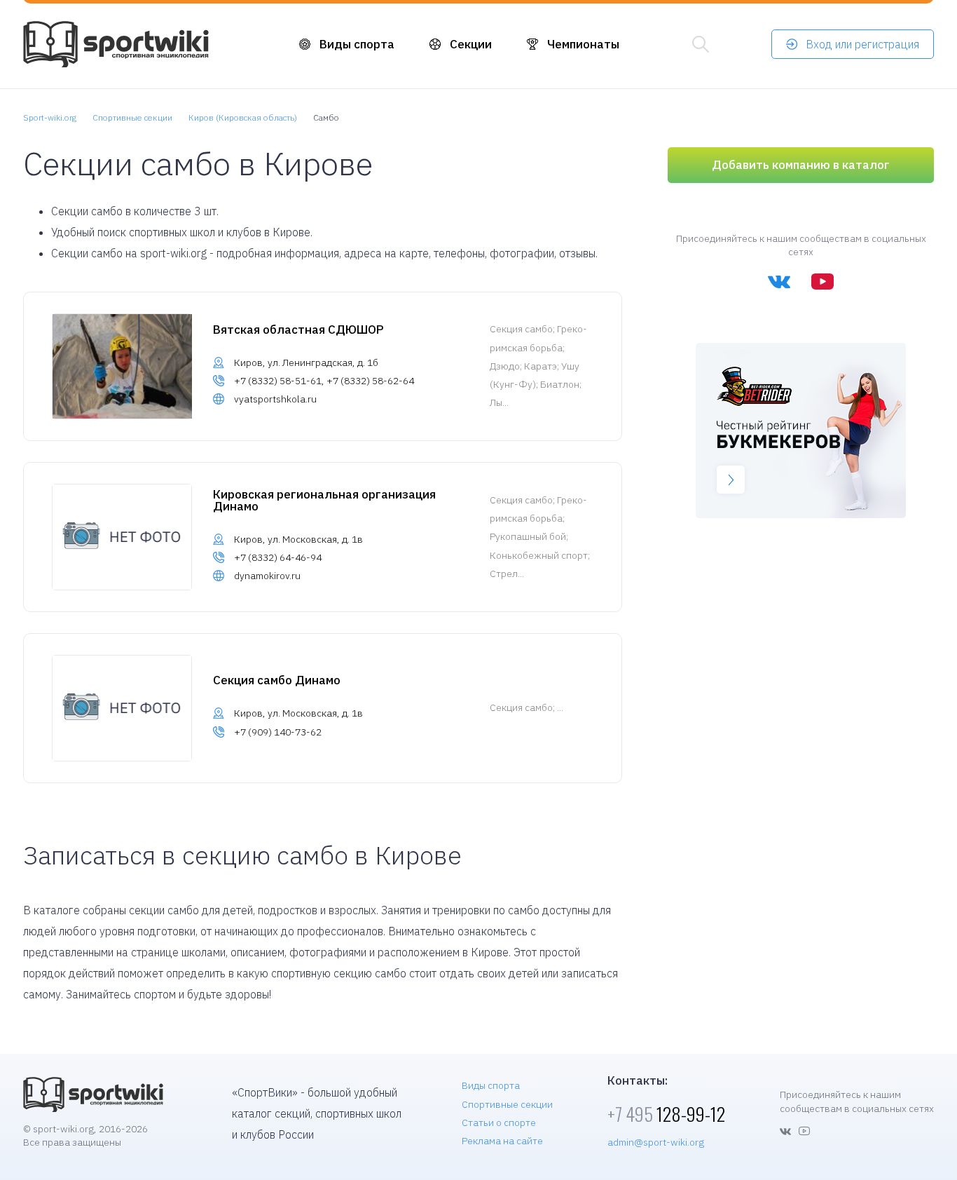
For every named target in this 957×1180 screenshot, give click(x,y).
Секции (471, 44)
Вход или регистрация (862, 44)
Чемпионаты (583, 44)
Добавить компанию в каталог (801, 164)
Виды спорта (356, 44)
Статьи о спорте (499, 1122)
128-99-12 (666, 1113)
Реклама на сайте (502, 1140)
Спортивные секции (507, 1104)
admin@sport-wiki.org (655, 1142)
